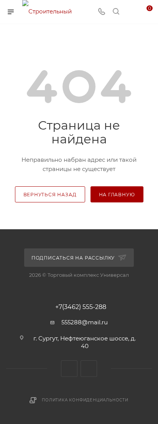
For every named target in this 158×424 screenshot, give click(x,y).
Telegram (69, 368)
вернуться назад (50, 194)
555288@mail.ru (84, 322)
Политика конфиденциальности (85, 400)
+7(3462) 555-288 (80, 307)
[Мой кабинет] (130, 12)
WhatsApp (89, 368)
